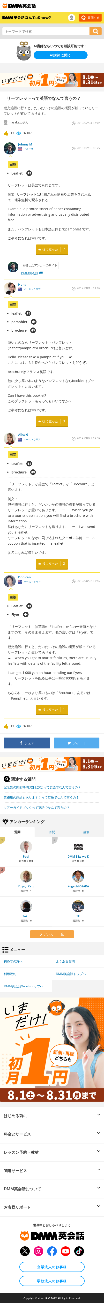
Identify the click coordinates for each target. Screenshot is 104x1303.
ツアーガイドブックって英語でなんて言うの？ (37, 807)
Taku (26, 916)
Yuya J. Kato (26, 886)
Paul (26, 856)
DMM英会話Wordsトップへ (23, 986)
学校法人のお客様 (52, 1281)
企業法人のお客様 (52, 1267)
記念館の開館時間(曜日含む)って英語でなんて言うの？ (42, 787)
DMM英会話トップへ (71, 974)
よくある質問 (65, 961)
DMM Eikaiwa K (78, 856)
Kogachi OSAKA (78, 886)
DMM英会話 (29, 273)
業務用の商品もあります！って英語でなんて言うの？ (41, 797)
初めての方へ (13, 961)
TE (78, 916)
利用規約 (10, 974)
